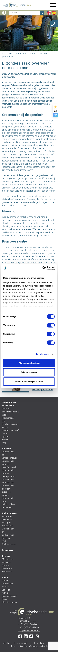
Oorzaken (6, 448)
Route (4, 599)
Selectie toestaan (29, 372)
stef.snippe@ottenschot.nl (44, 389)
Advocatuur (7, 516)
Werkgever (6, 522)
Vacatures (6, 562)
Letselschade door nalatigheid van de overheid (8, 503)
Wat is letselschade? (8, 416)
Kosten (5, 439)
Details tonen (42, 354)
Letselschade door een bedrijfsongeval (8, 464)
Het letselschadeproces (8, 422)
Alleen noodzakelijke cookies (29, 381)
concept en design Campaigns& (31, 646)
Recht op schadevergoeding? (8, 410)
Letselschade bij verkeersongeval (8, 455)
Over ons (6, 556)
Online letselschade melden (7, 583)
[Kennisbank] (4, 12)
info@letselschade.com (29, 630)
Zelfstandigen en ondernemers (8, 532)
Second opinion (5, 435)
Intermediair (7, 519)
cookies (40, 643)
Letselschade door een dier (8, 481)
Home (5, 53)
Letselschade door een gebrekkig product (8, 490)
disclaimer (8, 643)
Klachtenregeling (8, 602)
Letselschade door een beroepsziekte (8, 473)
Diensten (6, 538)
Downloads (7, 568)
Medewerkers (8, 559)
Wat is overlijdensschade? (8, 428)
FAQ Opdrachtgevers (8, 542)
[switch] (51, 325)
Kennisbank (7, 550)
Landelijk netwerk (6, 591)
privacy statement (25, 643)
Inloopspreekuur (8, 596)
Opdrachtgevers (9, 513)
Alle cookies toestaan (29, 363)
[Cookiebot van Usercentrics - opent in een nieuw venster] (42, 268)
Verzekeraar (7, 526)
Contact (6, 577)
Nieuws (5, 565)
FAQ (4, 443)
